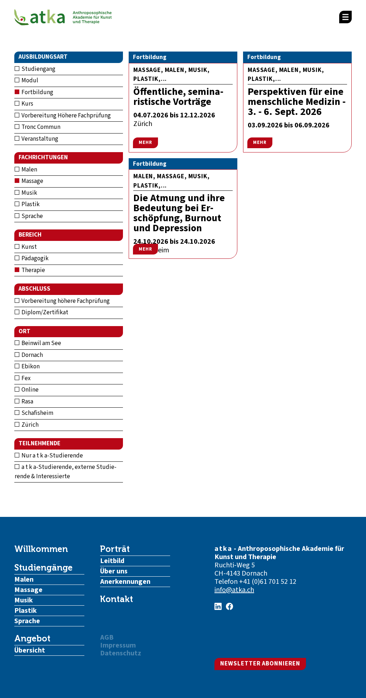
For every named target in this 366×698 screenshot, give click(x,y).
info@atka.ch (234, 590)
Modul (29, 80)
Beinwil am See (40, 343)
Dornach (31, 355)
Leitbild (112, 561)
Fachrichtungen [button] (43, 157)
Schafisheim (36, 413)
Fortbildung (36, 92)
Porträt (115, 549)
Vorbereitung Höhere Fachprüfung (65, 115)
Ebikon (30, 366)
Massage (31, 181)
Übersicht (29, 650)
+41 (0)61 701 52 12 (267, 582)
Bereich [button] (30, 235)
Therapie (32, 270)
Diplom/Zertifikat (44, 312)
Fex (25, 378)
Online (29, 390)
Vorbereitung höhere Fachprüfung (65, 301)
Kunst (28, 247)
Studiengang (37, 69)
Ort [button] (24, 331)
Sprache (31, 216)
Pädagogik (34, 258)
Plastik (30, 204)
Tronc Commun (40, 127)
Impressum (118, 645)
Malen (28, 169)
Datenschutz (120, 653)
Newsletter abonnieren (260, 663)
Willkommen (41, 549)
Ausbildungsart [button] (43, 57)
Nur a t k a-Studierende (51, 455)
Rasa (26, 401)
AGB (107, 637)
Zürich (29, 425)
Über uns (114, 571)
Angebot (32, 639)
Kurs (26, 104)
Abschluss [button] (34, 289)
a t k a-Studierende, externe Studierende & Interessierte (66, 472)
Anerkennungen (125, 582)
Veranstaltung (39, 139)
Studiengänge (43, 568)
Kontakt (116, 599)
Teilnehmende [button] (39, 443)
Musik (28, 193)
